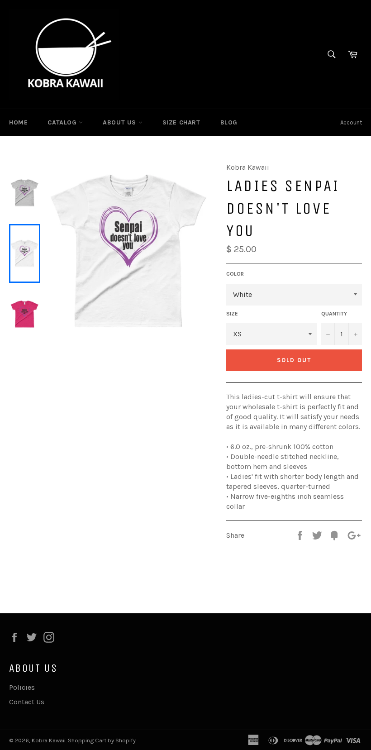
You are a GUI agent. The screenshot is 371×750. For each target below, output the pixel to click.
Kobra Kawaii (49, 740)
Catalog (63, 122)
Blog (229, 122)
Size (232, 314)
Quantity (334, 314)
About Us (120, 122)
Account (351, 122)
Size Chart (181, 122)
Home (18, 122)
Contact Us (26, 701)
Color (235, 274)
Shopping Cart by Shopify (102, 740)
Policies (22, 687)
